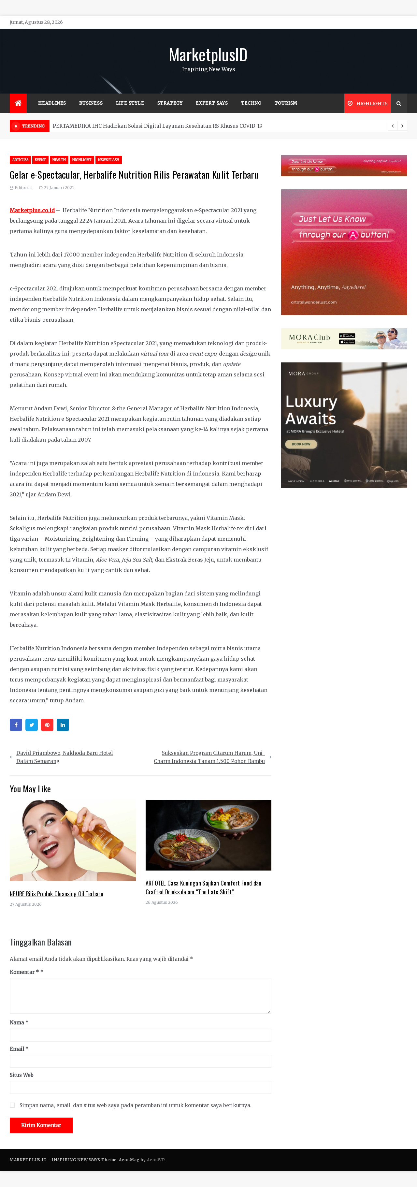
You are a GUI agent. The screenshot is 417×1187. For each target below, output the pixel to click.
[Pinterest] (47, 725)
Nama (19, 1022)
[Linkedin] (63, 725)
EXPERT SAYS (212, 103)
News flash (108, 160)
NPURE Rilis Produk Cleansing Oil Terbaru (56, 893)
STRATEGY (170, 103)
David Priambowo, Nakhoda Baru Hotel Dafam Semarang (64, 757)
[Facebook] (16, 725)
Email (19, 1049)
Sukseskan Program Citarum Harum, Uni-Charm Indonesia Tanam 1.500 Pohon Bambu (209, 757)
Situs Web (22, 1075)
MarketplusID (208, 54)
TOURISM (286, 103)
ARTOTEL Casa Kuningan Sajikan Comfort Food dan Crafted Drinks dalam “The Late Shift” (204, 887)
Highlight (82, 160)
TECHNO (251, 103)
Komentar (24, 972)
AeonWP (155, 1159)
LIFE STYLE (130, 103)
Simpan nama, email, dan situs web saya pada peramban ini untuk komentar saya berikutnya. (136, 1105)
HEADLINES (52, 103)
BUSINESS (91, 103)
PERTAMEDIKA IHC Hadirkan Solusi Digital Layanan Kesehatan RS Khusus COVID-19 (158, 126)
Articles (20, 160)
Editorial (23, 187)
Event (40, 160)
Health (59, 160)
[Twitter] (31, 725)
